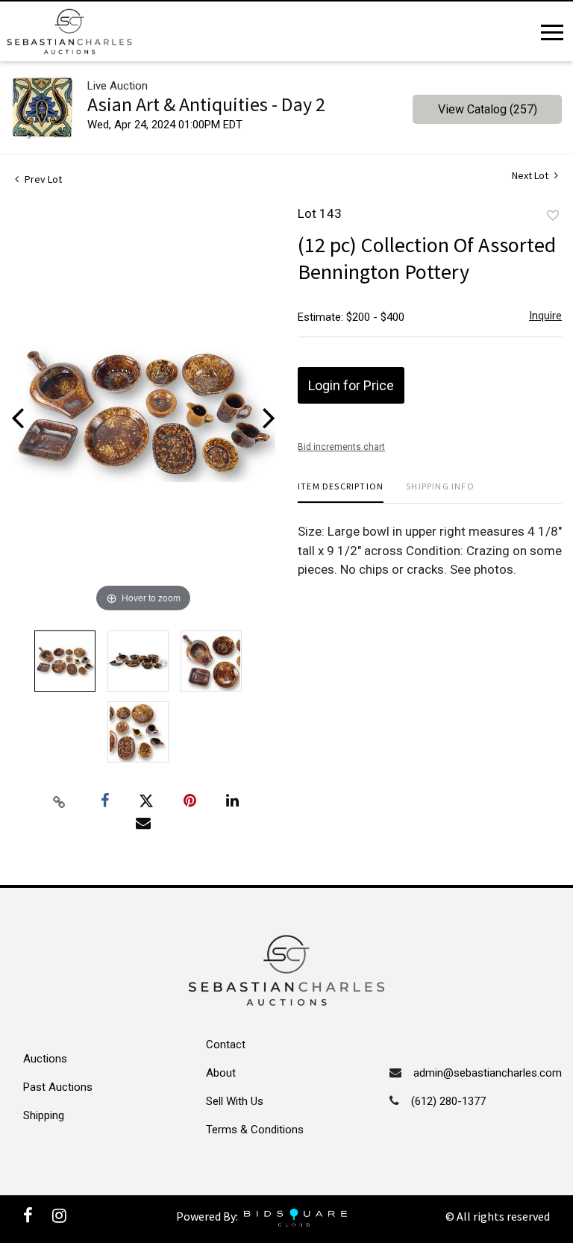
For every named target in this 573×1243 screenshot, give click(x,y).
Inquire (545, 315)
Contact (225, 1044)
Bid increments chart (341, 447)
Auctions (45, 1058)
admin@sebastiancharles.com (487, 1073)
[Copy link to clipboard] (60, 801)
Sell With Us (234, 1101)
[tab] (340, 492)
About (221, 1073)
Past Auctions (58, 1087)
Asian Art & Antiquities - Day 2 (206, 104)
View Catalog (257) (487, 109)
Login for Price (351, 385)
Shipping (43, 1115)
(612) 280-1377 (448, 1101)
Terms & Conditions (255, 1129)
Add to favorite (553, 215)
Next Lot (531, 175)
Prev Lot (42, 179)
